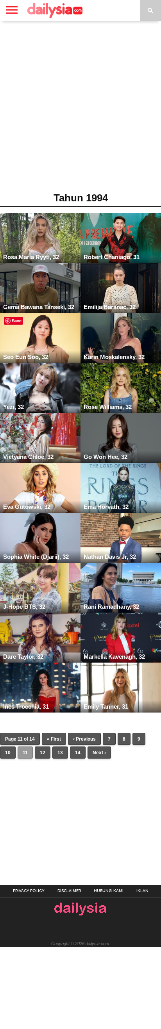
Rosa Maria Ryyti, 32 (31, 257)
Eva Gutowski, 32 (26, 506)
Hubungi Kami (108, 891)
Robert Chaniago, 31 (112, 257)
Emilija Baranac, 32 (110, 307)
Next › (99, 752)
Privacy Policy (29, 891)
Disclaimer (69, 891)
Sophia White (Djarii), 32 (36, 556)
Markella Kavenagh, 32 (114, 656)
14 (77, 752)
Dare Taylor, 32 (23, 656)
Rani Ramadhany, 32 (111, 606)
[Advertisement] (80, 109)
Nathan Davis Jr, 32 (110, 556)
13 (60, 752)
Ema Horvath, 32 (106, 506)
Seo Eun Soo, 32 (25, 357)
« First (54, 739)
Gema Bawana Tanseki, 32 (38, 307)
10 (8, 752)
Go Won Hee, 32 (105, 456)
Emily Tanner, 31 (106, 706)
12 (42, 752)
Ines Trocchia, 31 (26, 706)
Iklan (142, 891)
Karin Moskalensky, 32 (114, 357)
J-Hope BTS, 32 (24, 606)
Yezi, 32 (13, 406)
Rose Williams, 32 (108, 406)
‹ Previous (84, 739)
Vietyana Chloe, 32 (28, 456)
